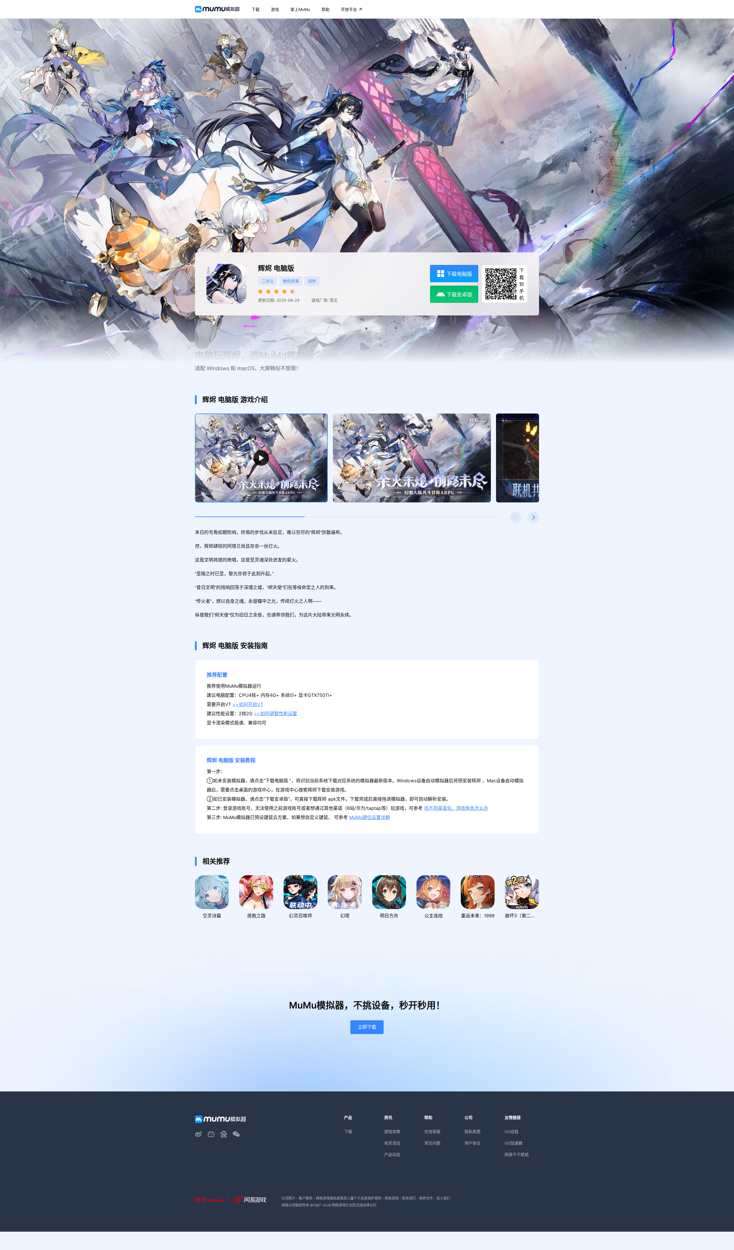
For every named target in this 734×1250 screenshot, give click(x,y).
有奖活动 (392, 1142)
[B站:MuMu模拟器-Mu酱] (211, 1134)
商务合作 (426, 1198)
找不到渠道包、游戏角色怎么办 (456, 808)
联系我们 (409, 1198)
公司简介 (288, 1198)
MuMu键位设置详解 (369, 817)
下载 (348, 1131)
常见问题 (432, 1142)
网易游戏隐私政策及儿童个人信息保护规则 (348, 1198)
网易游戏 (392, 1198)
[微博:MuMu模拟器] (198, 1134)
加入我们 (443, 1198)
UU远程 (511, 1131)
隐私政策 (472, 1131)
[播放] (261, 458)
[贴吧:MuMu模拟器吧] (223, 1134)
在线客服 (432, 1131)
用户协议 (472, 1142)
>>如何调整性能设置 (275, 713)
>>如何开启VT (248, 704)
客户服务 (306, 1198)
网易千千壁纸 (517, 1154)
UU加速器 (513, 1142)
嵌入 (624, 570)
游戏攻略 (392, 1131)
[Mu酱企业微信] (236, 1134)
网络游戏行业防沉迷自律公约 (354, 1205)
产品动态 (392, 1154)
